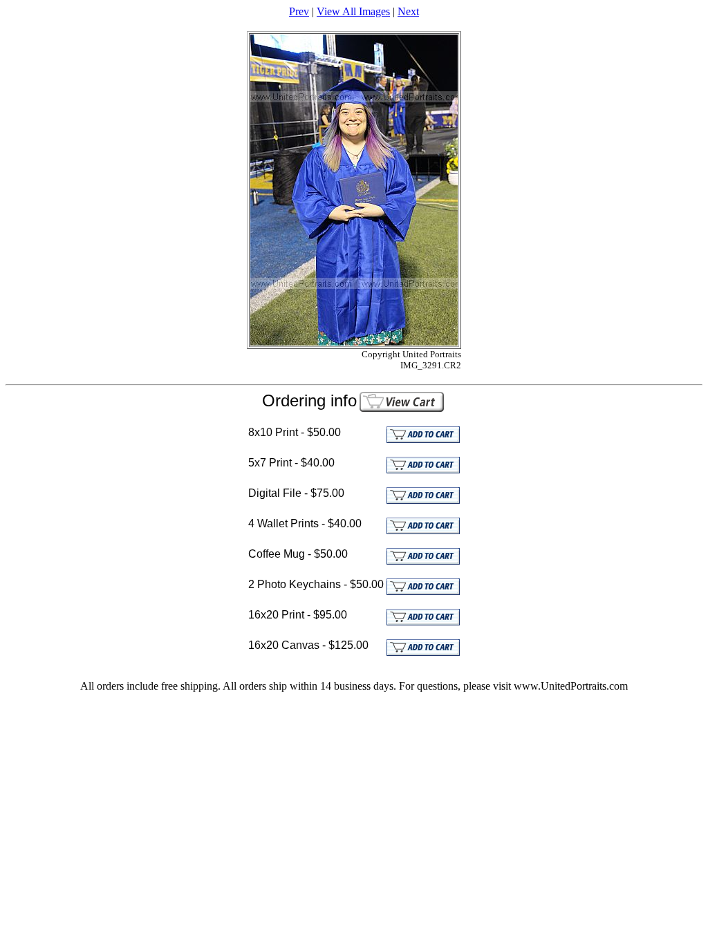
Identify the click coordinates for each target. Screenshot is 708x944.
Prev (299, 11)
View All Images (353, 11)
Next (408, 11)
